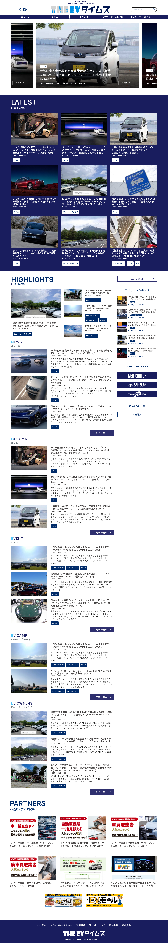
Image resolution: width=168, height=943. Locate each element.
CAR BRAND (137, 278)
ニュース (25, 16)
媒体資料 (126, 925)
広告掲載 (113, 925)
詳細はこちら (17, 83)
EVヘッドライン (118, 263)
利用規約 (80, 925)
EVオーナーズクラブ (142, 16)
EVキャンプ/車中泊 (113, 16)
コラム (54, 16)
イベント (84, 16)
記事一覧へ (101, 432)
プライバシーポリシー (61, 925)
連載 (137, 263)
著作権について (97, 925)
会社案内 (41, 925)
